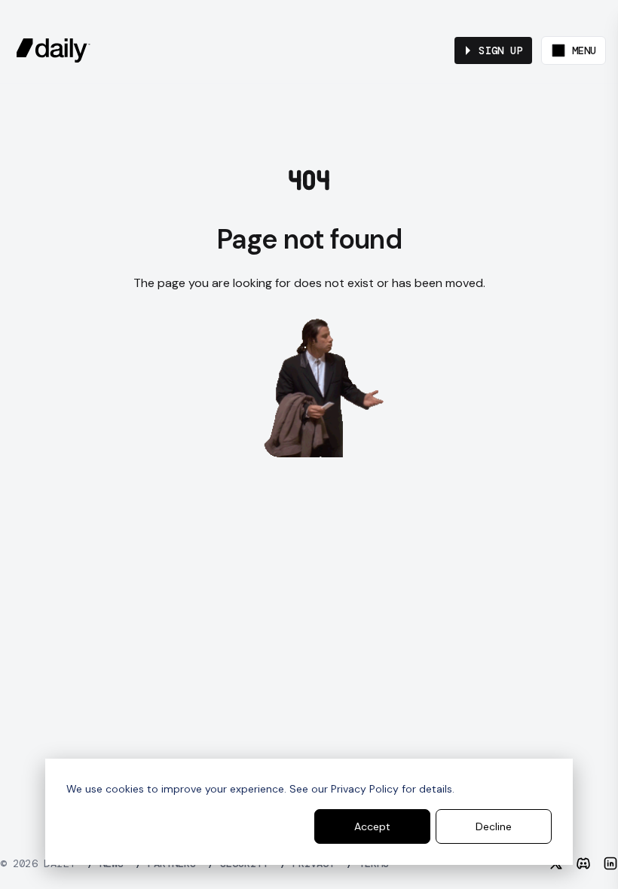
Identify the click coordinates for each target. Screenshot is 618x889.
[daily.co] (53, 50)
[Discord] (583, 863)
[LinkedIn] (610, 863)
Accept (372, 826)
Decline (494, 826)
